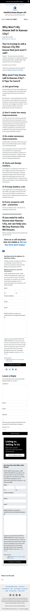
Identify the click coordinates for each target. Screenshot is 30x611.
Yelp (2, 579)
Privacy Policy (9, 361)
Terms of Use (21, 591)
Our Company (17, 588)
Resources (25, 588)
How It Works (5, 588)
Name (5, 288)
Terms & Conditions (17, 359)
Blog (7, 591)
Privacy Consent (7, 358)
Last (16, 293)
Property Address (9, 296)
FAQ (12, 588)
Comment (5, 384)
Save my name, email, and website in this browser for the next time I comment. (13, 423)
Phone (6, 302)
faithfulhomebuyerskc (10, 39)
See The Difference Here (15, 455)
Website (4, 414)
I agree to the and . (15, 360)
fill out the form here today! (16, 243)
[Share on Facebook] (3, 251)
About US (21, 5)
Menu (26, 19)
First (5, 293)
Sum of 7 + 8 (6, 427)
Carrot (26, 609)
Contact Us (21, 586)
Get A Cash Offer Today (12, 5)
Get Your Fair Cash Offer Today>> (15, 1)
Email (6, 307)
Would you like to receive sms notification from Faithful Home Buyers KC (15, 315)
